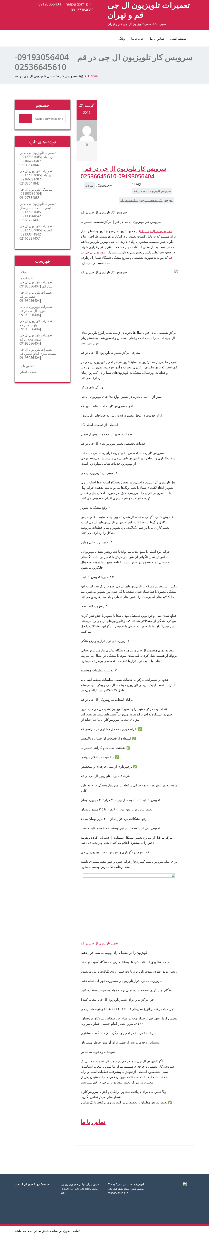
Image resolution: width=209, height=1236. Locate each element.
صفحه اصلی (178, 38)
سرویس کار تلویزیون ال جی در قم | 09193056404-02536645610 (123, 172)
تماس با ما (157, 38)
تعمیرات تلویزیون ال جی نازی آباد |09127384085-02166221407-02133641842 (36, 177)
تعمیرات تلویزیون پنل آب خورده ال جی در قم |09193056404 (35, 311)
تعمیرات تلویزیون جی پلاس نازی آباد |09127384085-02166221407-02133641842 (37, 159)
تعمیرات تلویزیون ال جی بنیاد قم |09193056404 (35, 284)
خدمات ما (137, 38)
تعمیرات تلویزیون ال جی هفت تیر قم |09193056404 (35, 296)
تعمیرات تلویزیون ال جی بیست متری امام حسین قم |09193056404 (37, 353)
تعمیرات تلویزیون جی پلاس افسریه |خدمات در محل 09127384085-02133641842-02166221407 (37, 212)
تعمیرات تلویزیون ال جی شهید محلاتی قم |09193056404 (35, 339)
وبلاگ (121, 38)
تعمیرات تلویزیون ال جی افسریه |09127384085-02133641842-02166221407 (36, 232)
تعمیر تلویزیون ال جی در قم (99, 943)
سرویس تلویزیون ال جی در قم (152, 191)
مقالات (89, 185)
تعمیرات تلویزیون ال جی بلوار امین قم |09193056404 (35, 325)
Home (93, 76)
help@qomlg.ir (78, 4)
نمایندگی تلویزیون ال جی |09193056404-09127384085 (35, 193)
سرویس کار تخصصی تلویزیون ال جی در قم (146, 200)
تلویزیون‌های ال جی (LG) (155, 231)
